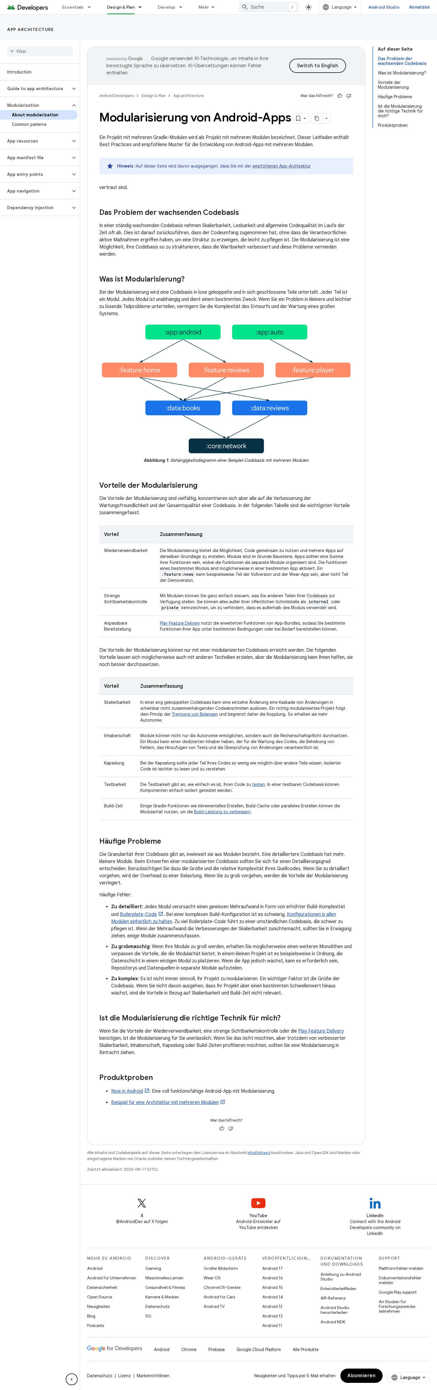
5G (148, 1316)
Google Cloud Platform (259, 1349)
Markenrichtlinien (153, 1375)
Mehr (204, 7)
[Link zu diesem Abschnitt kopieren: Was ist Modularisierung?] (191, 279)
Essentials (73, 7)
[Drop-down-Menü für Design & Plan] (143, 7)
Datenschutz (157, 1306)
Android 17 (272, 1268)
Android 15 (272, 1287)
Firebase (216, 1349)
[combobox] (268, 7)
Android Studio (384, 7)
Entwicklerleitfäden (338, 1288)
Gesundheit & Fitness (165, 1287)
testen (258, 784)
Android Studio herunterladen (334, 1310)
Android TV (214, 1306)
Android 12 (272, 1316)
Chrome (189, 1349)
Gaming (153, 1268)
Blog (91, 1316)
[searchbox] (40, 51)
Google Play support (397, 1292)
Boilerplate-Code (138, 914)
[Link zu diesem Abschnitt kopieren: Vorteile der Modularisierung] (203, 486)
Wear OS (212, 1277)
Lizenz (124, 1375)
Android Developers (116, 95)
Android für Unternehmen (111, 1277)
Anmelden (419, 7)
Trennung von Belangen (195, 714)
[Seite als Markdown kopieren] (317, 118)
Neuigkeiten (98, 1306)
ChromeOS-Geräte (222, 1287)
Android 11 (272, 1325)
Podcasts (95, 1325)
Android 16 (272, 1277)
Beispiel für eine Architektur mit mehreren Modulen (165, 1103)
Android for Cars (219, 1297)
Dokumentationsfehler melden (400, 1280)
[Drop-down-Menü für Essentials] (92, 7)
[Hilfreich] (339, 95)
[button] (35, 88)
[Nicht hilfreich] (348, 95)
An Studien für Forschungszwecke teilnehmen (397, 1306)
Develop (166, 7)
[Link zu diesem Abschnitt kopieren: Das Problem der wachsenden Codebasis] (245, 213)
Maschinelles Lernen (164, 1277)
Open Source (99, 1297)
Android (95, 1268)
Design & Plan (121, 7)
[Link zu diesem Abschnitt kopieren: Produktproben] (159, 1078)
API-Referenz (333, 1298)
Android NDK (332, 1322)
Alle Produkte (306, 1349)
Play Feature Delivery (180, 623)
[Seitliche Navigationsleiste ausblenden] (72, 1379)
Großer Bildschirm (221, 1268)
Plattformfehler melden (401, 1268)
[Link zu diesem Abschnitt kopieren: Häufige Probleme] (167, 841)
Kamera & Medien (162, 1297)
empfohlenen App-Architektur (281, 166)
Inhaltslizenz (259, 1152)
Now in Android (127, 1091)
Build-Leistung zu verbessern (222, 811)
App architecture (30, 29)
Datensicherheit (102, 1287)
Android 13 (272, 1306)
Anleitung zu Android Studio (340, 1277)
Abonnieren (361, 1376)
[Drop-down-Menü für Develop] (183, 7)
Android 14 (272, 1297)
